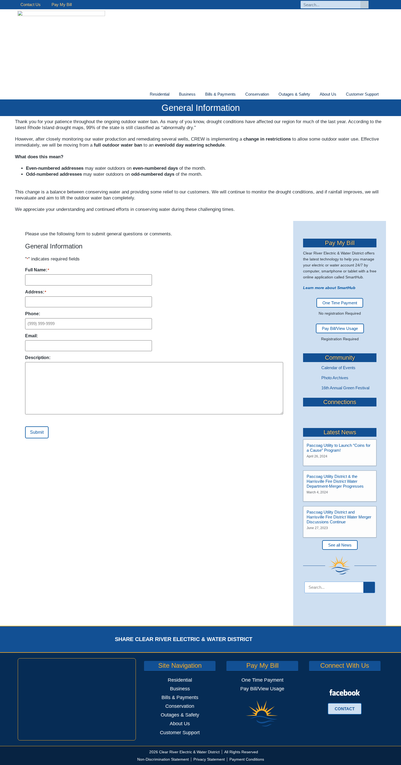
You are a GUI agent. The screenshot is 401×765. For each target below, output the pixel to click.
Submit (37, 432)
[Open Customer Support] (382, 94)
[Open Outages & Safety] (313, 94)
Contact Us (30, 4)
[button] (267, 639)
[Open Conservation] (272, 94)
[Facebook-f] (378, 4)
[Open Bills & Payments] (239, 94)
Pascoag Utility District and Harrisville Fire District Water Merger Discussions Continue (339, 517)
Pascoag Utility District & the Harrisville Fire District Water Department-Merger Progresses (335, 481)
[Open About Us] (340, 94)
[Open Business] (199, 94)
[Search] (364, 4)
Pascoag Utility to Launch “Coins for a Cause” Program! (338, 448)
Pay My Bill (62, 4)
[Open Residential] (173, 94)
